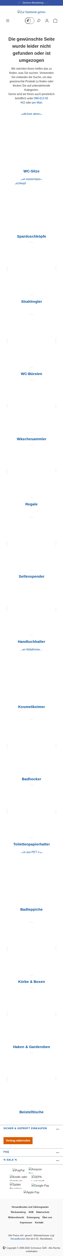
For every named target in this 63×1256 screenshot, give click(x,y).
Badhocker (31, 779)
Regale (31, 504)
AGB (31, 1212)
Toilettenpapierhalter (31, 844)
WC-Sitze (31, 171)
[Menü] (8, 20)
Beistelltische (31, 1112)
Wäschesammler (31, 439)
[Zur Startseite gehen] (31, 12)
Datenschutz (43, 1212)
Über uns (47, 1217)
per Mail (37, 102)
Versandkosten (17, 1238)
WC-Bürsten (31, 374)
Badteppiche (31, 909)
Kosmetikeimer (31, 707)
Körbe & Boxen (31, 982)
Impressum (26, 1222)
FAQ (6, 1151)
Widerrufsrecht (16, 1217)
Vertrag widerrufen (18, 1140)
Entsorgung (33, 1217)
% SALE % (10, 1159)
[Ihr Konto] (47, 20)
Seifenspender (31, 576)
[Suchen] (38, 20)
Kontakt (39, 1222)
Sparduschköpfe (31, 236)
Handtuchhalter (31, 641)
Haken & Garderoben (31, 1047)
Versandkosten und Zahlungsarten (30, 1207)
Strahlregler (31, 301)
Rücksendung (18, 1212)
